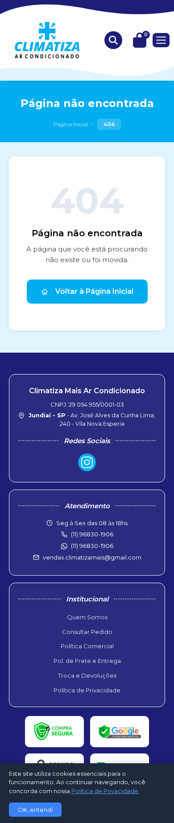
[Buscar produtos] (113, 40)
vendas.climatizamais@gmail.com (92, 557)
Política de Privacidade (87, 690)
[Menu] (161, 40)
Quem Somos (87, 617)
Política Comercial (87, 646)
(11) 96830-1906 (92, 545)
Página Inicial (70, 124)
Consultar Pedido (87, 631)
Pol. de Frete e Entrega (87, 660)
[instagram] (87, 462)
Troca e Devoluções (87, 675)
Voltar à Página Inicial (94, 291)
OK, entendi (35, 809)
